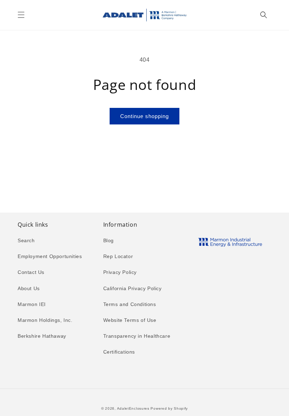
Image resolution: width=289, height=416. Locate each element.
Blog (108, 240)
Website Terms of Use (129, 320)
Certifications (119, 352)
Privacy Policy (120, 272)
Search (26, 240)
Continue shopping (144, 116)
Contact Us (31, 272)
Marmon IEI (32, 304)
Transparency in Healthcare (137, 336)
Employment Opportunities (50, 256)
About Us (29, 288)
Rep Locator (118, 256)
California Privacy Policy (132, 288)
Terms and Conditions (129, 304)
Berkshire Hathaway (42, 336)
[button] (21, 15)
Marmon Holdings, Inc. (45, 320)
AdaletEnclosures (133, 408)
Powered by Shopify (169, 408)
